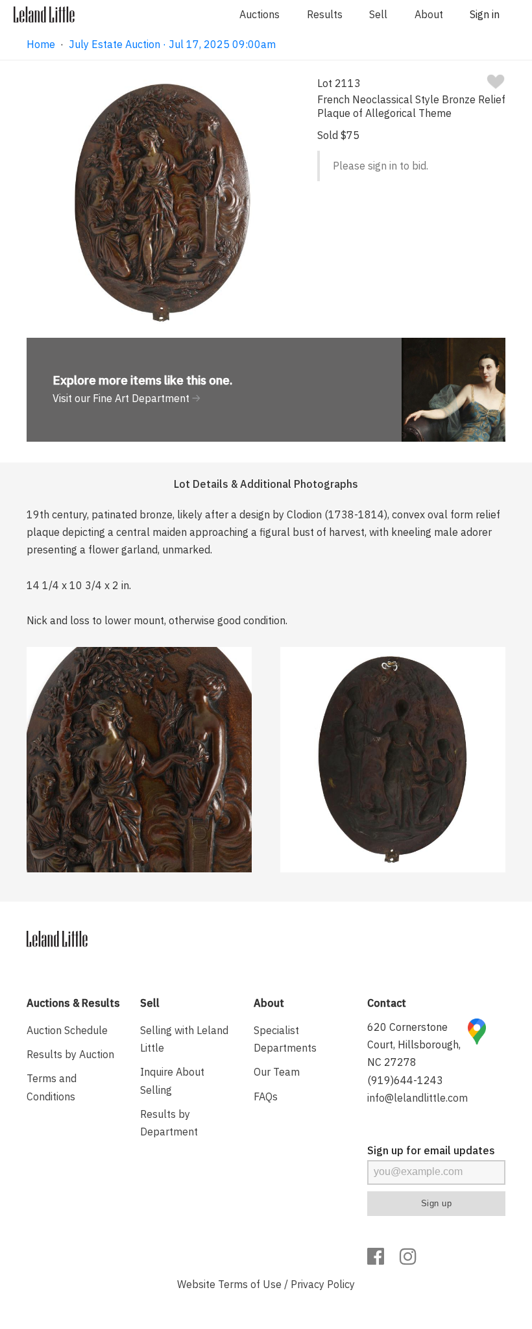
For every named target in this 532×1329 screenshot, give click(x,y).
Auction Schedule (67, 1030)
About (429, 14)
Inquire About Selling (172, 1080)
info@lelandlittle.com (417, 1097)
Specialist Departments (285, 1039)
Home (41, 44)
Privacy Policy (323, 1284)
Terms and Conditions (52, 1087)
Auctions (259, 14)
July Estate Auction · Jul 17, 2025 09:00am (172, 44)
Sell (378, 14)
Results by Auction (70, 1054)
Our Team (277, 1071)
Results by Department (169, 1123)
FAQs (266, 1096)
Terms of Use (250, 1284)
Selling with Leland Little (184, 1039)
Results (325, 14)
